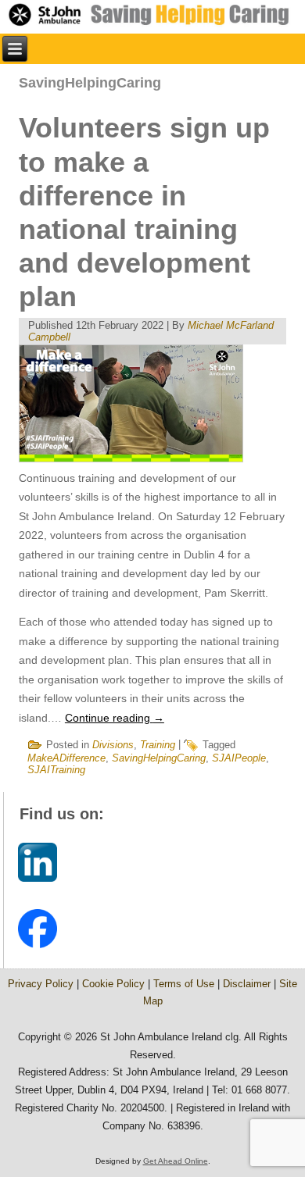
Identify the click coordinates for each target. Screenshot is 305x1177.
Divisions (113, 745)
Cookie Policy (113, 984)
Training (157, 745)
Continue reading (114, 718)
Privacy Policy (41, 984)
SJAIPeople (239, 758)
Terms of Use (183, 984)
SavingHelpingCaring (159, 758)
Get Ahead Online (175, 1161)
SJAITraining (56, 770)
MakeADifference (66, 758)
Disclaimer (247, 984)
